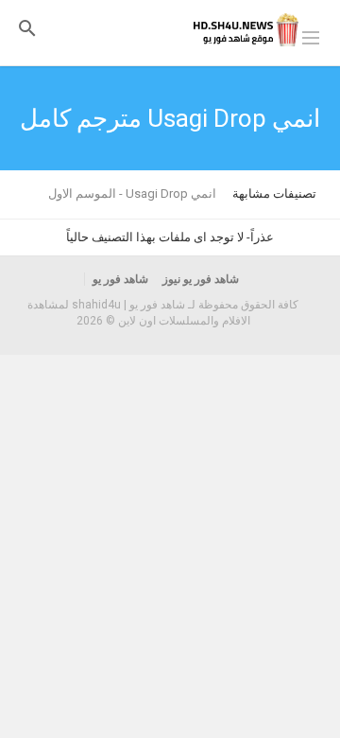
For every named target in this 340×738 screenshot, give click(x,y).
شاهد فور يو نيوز (200, 279)
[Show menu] (310, 36)
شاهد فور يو (120, 279)
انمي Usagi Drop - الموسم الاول (132, 193)
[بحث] (27, 27)
